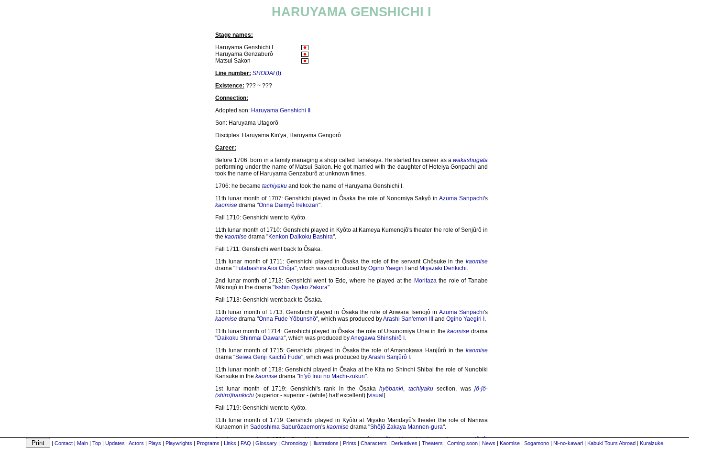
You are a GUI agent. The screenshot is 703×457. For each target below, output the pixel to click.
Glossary (266, 443)
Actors (136, 443)
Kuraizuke (651, 443)
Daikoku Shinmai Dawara (250, 338)
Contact (64, 443)
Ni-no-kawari (568, 443)
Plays (154, 443)
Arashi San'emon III (408, 319)
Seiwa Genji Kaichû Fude (268, 357)
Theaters (432, 443)
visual (376, 395)
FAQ (246, 443)
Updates (115, 443)
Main (82, 443)
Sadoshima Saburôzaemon (285, 427)
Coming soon (462, 443)
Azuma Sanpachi (461, 198)
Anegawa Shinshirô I (378, 338)
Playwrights (178, 443)
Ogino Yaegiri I (387, 268)
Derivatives (404, 443)
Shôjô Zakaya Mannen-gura (406, 427)
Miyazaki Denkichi (443, 268)
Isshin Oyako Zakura (301, 287)
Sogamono (536, 443)
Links (230, 443)
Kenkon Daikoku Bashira (300, 236)
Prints (349, 443)
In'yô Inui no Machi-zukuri (332, 376)
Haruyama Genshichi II (280, 110)
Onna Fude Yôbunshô (287, 319)
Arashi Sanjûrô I (389, 357)
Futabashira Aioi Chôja (265, 268)
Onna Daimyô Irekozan (289, 205)
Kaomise (510, 443)
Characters (374, 443)
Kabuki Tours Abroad (611, 443)
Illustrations (325, 443)
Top (96, 443)
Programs (208, 443)
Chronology (294, 443)
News (488, 443)
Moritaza (425, 280)
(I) (267, 73)
